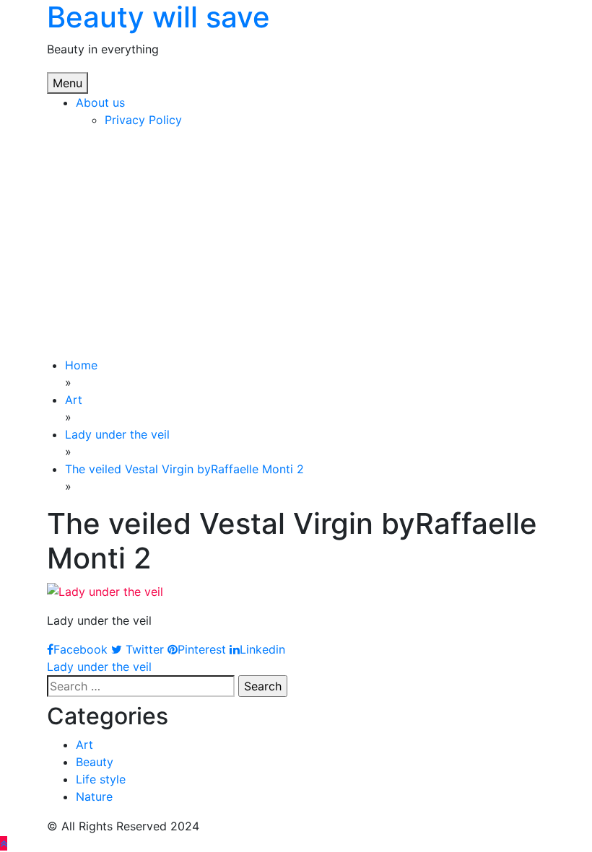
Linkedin (262, 649)
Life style (101, 779)
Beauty (94, 762)
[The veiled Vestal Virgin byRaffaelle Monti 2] (105, 590)
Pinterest (202, 649)
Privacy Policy (143, 120)
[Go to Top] (3, 843)
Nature (94, 796)
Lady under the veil (99, 666)
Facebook (80, 649)
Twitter (143, 649)
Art (84, 744)
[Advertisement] (296, 248)
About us (100, 102)
